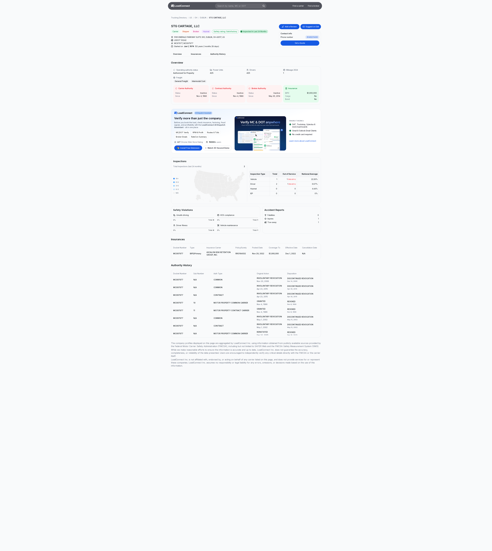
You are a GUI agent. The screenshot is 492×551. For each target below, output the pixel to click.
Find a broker (313, 6)
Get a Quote (300, 43)
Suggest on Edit (312, 26)
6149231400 (312, 37)
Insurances (196, 54)
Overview (177, 54)
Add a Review (291, 26)
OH (196, 18)
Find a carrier (298, 6)
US (190, 18)
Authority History (217, 54)
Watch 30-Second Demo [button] (218, 148)
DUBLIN (203, 18)
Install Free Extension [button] (189, 148)
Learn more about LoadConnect (302, 141)
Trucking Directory (179, 18)
